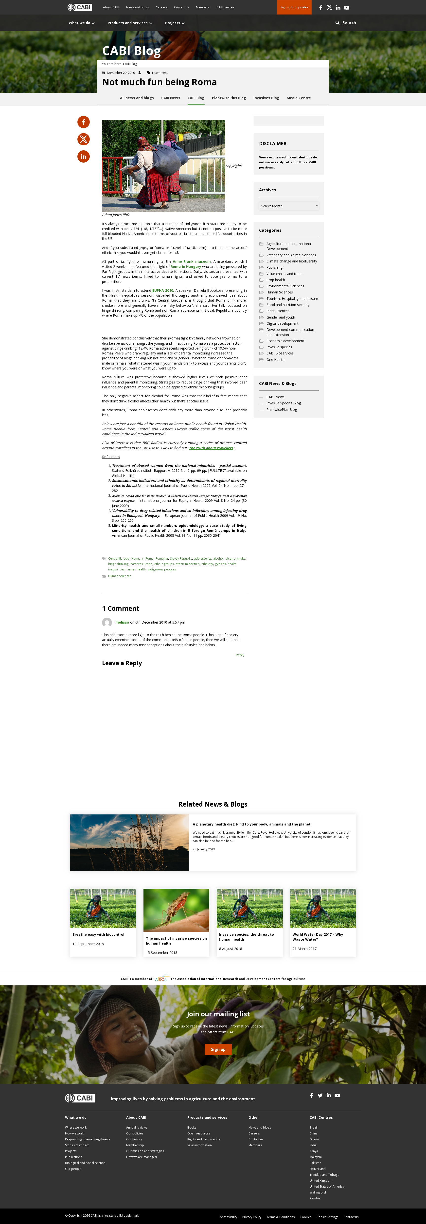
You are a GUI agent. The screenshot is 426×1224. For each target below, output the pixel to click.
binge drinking (118, 564)
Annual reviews (136, 1127)
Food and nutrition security (287, 304)
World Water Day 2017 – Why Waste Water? (318, 937)
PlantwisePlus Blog (281, 409)
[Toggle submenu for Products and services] (151, 23)
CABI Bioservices (280, 353)
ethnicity (207, 564)
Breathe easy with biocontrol (98, 934)
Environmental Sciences (285, 286)
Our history (134, 1139)
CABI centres (225, 7)
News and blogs (137, 7)
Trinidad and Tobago (324, 1175)
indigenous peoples (162, 569)
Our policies (134, 1133)
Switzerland (318, 1169)
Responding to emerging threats (87, 1139)
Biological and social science (85, 1163)
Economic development (285, 340)
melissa (122, 622)
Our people (73, 1169)
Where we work (76, 1127)
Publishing (274, 267)
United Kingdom (321, 1180)
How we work (74, 1133)
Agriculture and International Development (289, 246)
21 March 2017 (305, 948)
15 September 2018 (161, 952)
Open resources (198, 1133)
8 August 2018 (230, 948)
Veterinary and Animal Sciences (291, 255)
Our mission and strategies (145, 1151)
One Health (275, 359)
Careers (161, 7)
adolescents (202, 558)
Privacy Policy (251, 1217)
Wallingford (318, 1192)
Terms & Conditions (280, 1217)
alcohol (218, 558)
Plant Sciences (277, 310)
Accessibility (228, 1217)
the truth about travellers (211, 447)
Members (202, 7)
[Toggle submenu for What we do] (93, 23)
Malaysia (316, 1157)
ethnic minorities (187, 564)
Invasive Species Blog (283, 403)
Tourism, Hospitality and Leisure (292, 298)
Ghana (314, 1139)
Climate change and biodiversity (291, 261)
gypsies (220, 564)
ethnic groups (164, 564)
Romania (162, 558)
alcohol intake (235, 558)
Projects (70, 1151)
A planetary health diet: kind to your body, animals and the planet (252, 824)
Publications (73, 1157)
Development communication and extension (290, 332)
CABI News (275, 397)
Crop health (275, 279)
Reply (240, 655)
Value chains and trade (284, 273)
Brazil (314, 1127)
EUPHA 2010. (162, 290)
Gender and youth (280, 317)
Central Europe (118, 558)
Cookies (305, 1217)
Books (191, 1127)
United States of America (327, 1186)
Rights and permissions (203, 1139)
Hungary (137, 558)
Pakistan (315, 1163)
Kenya (314, 1151)
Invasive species (279, 347)
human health (136, 569)
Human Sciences (119, 576)
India (313, 1145)
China (314, 1133)
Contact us (181, 7)
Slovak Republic (181, 558)
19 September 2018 (88, 943)
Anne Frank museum (192, 261)
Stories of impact (77, 1145)
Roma (149, 558)
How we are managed (141, 1157)
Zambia (315, 1198)
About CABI (111, 7)
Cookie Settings (327, 1217)
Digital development (282, 323)
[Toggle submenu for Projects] (183, 23)
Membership (135, 1145)
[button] (321, 7)
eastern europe (141, 564)
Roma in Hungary (186, 266)
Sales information (199, 1145)
